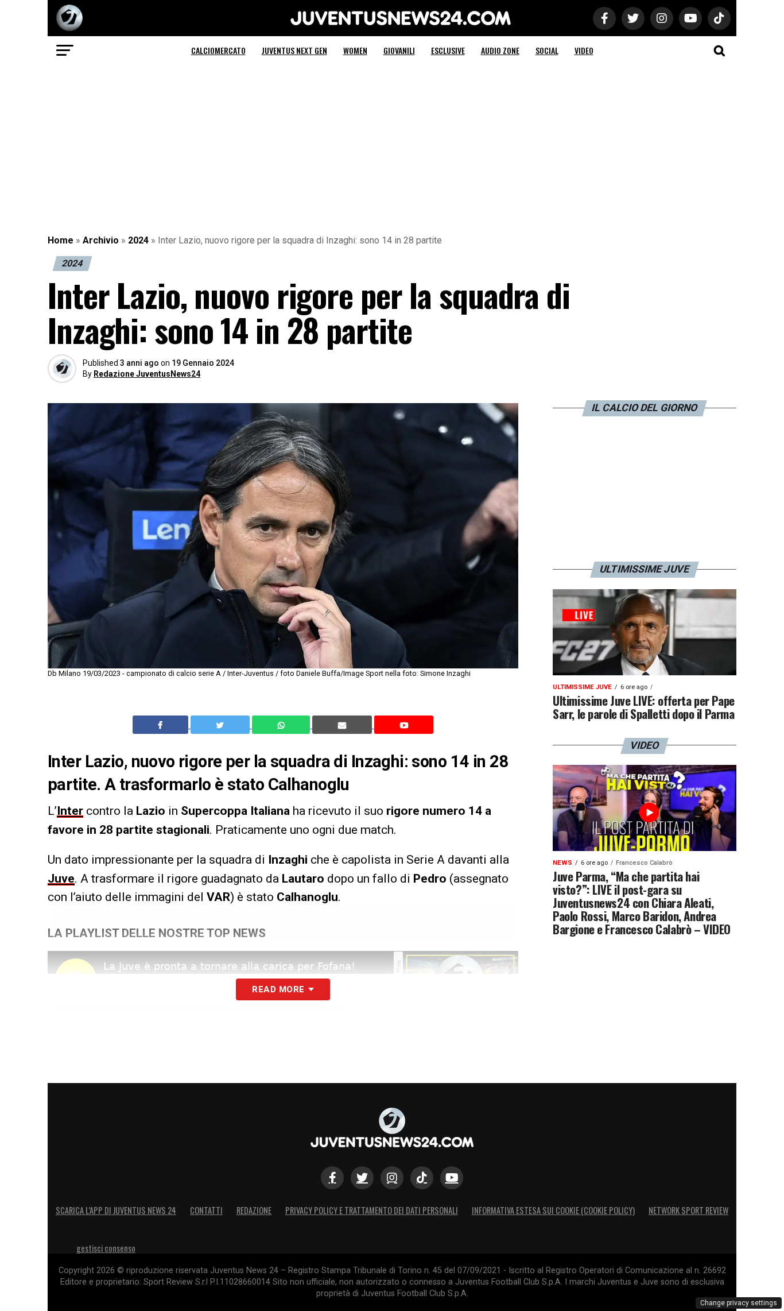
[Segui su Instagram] (392, 1177)
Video (584, 50)
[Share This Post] (282, 725)
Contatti (206, 1210)
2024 (138, 240)
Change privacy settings (738, 1303)
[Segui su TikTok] (421, 1177)
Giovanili (399, 50)
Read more (278, 989)
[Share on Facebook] (162, 725)
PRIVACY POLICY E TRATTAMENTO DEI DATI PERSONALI (371, 1210)
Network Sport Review (688, 1210)
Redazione (253, 1210)
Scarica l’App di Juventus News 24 (116, 1210)
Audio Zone (500, 50)
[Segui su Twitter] (362, 1177)
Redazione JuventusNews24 (147, 373)
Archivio (101, 240)
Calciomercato (218, 50)
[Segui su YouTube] (451, 1177)
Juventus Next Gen (294, 50)
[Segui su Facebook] (332, 1177)
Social (546, 50)
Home (60, 240)
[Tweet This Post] (221, 725)
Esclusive (448, 50)
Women (355, 50)
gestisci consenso (105, 1248)
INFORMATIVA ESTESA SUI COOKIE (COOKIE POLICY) (553, 1210)
